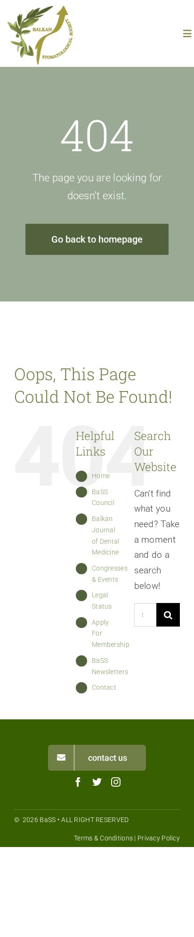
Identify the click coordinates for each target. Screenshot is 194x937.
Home (101, 476)
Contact (104, 687)
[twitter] (97, 782)
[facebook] (78, 782)
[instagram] (116, 782)
